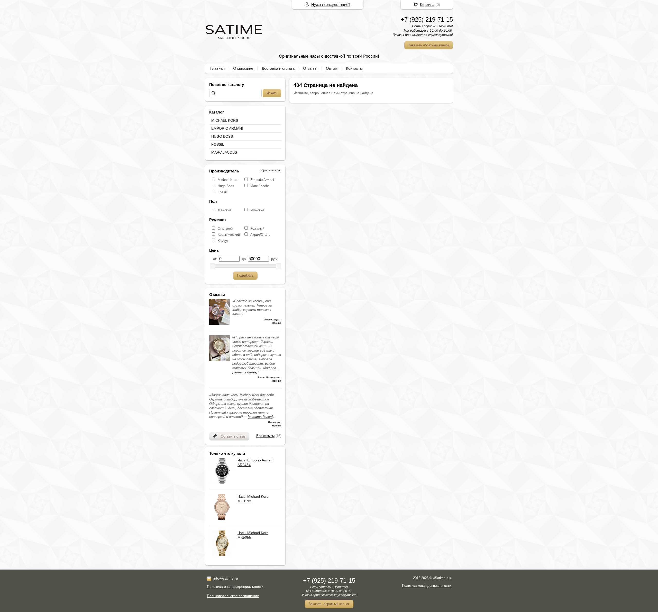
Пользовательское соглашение (233, 596)
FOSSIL (217, 144)
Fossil (222, 192)
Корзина (427, 4)
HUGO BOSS (222, 136)
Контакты (354, 68)
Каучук (223, 241)
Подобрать (245, 275)
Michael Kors (227, 180)
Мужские (257, 210)
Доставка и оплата (278, 68)
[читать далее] (244, 372)
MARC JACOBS (224, 152)
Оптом (331, 68)
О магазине (243, 68)
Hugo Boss (226, 186)
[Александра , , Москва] (219, 324)
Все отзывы (265, 436)
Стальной (225, 228)
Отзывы (310, 68)
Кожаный (257, 228)
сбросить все (270, 170)
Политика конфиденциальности (426, 586)
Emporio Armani (262, 180)
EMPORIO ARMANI (227, 128)
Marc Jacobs (260, 186)
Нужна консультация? (330, 4)
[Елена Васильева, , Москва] (219, 360)
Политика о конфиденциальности (235, 586)
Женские (224, 210)
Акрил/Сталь (260, 235)
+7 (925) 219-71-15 (427, 19)
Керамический (229, 235)
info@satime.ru (225, 578)
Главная (217, 68)
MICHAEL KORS (224, 120)
